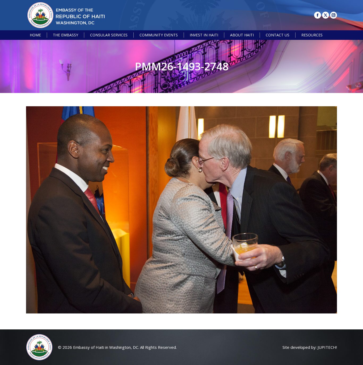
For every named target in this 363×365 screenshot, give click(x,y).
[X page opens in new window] (325, 15)
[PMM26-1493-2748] (181, 209)
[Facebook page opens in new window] (317, 15)
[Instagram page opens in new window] (333, 15)
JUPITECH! (327, 347)
